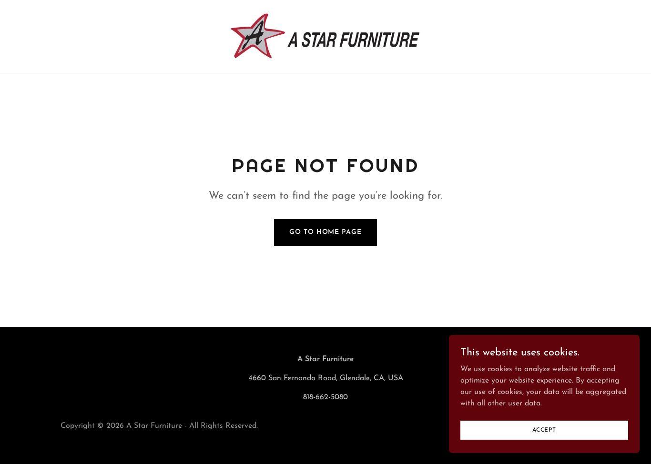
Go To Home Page (325, 232)
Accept (544, 430)
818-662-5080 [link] (325, 397)
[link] (325, 36)
